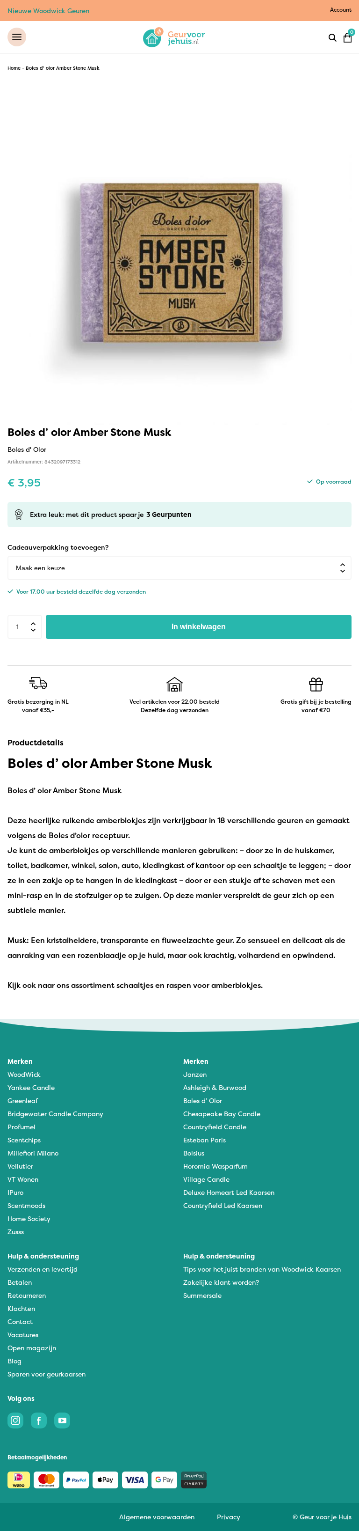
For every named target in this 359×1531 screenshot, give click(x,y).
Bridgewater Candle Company (55, 1113)
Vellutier (20, 1166)
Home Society (28, 1218)
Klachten (21, 1308)
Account (341, 10)
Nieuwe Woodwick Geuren (48, 10)
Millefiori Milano (32, 1152)
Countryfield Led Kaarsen (222, 1205)
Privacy (228, 1516)
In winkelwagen (199, 627)
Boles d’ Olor (202, 1100)
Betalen (19, 1282)
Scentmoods (26, 1205)
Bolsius (193, 1152)
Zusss (15, 1231)
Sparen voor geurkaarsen (46, 1373)
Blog (14, 1360)
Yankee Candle (31, 1087)
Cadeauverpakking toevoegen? (57, 547)
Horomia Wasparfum (215, 1166)
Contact (20, 1321)
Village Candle (206, 1179)
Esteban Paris (204, 1139)
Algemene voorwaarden (156, 1516)
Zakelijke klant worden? (221, 1282)
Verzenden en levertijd (42, 1269)
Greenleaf (22, 1100)
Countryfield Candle (214, 1126)
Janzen (195, 1074)
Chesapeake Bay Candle (221, 1113)
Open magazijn (31, 1347)
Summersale (202, 1295)
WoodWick (24, 1074)
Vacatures (22, 1334)
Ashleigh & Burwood (214, 1087)
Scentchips (24, 1139)
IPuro (15, 1192)
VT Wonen (22, 1179)
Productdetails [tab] (35, 742)
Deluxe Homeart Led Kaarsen (228, 1192)
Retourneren (26, 1295)
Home (14, 68)
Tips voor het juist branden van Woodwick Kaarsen (262, 1269)
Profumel (21, 1126)
